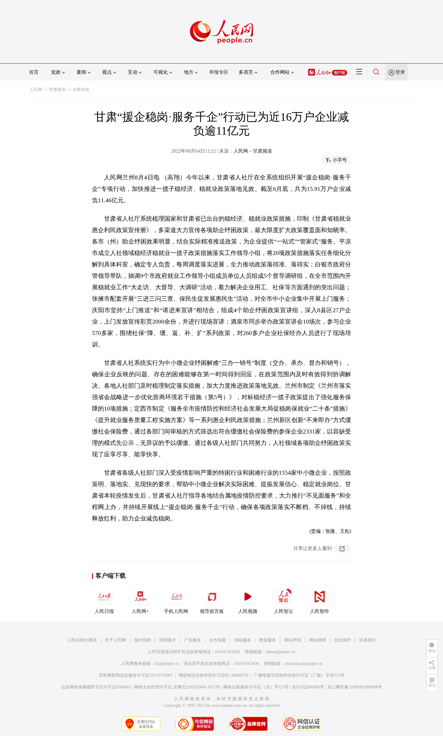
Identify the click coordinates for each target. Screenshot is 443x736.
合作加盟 (217, 640)
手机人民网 (176, 611)
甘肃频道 (57, 89)
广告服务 (192, 640)
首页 (34, 72)
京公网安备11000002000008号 (354, 687)
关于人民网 (115, 640)
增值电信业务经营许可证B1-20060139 (213, 675)
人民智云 (283, 611)
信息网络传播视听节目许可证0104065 (96, 687)
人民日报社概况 (82, 640)
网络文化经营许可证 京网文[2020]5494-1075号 (177, 687)
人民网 (36, 89)
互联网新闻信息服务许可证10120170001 (136, 675)
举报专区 (218, 72)
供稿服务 (242, 640)
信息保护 (342, 640)
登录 (400, 72)
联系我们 (367, 640)
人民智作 (319, 611)
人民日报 (104, 611)
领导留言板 (212, 611)
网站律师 (317, 640)
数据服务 (267, 640)
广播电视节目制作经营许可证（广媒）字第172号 (299, 675)
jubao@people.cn (280, 652)
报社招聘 (142, 640)
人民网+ (140, 611)
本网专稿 (80, 89)
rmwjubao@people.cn (303, 663)
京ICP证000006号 (308, 687)
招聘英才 (167, 640)
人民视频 (247, 611)
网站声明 (292, 640)
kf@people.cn (167, 663)
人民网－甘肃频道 (253, 151)
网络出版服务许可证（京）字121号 (256, 687)
